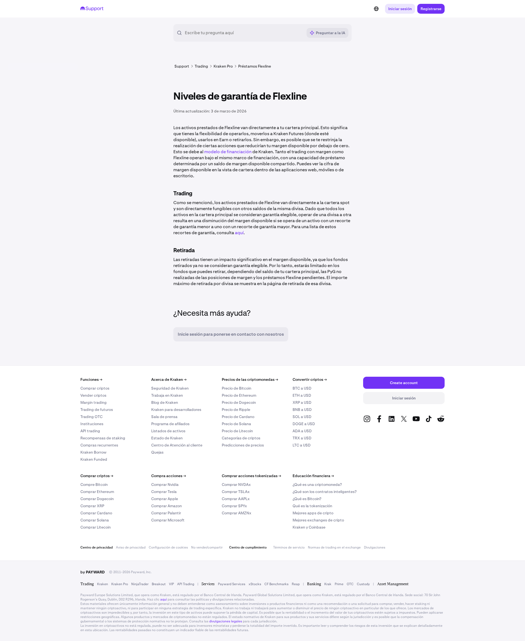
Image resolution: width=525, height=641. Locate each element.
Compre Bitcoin (94, 484)
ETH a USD (302, 395)
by (92, 572)
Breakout (159, 584)
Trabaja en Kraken (167, 395)
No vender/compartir (207, 547)
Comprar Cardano (96, 513)
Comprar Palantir (166, 513)
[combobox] (243, 33)
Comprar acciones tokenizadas (251, 475)
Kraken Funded (93, 459)
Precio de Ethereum (239, 395)
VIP (171, 584)
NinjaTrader (139, 584)
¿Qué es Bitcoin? (307, 498)
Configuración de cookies (168, 547)
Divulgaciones (374, 547)
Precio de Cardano (238, 416)
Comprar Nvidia (165, 484)
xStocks (255, 584)
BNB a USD (302, 409)
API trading (90, 430)
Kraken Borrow (93, 452)
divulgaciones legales (225, 621)
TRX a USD (302, 438)
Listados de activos (168, 430)
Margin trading (93, 402)
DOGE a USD (304, 423)
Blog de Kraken (164, 402)
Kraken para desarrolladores (176, 409)
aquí (239, 233)
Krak (327, 584)
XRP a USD (302, 402)
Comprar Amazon (166, 505)
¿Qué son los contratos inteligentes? (325, 491)
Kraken (102, 584)
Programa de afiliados (170, 423)
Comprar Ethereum (97, 491)
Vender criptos (93, 395)
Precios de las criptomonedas (250, 379)
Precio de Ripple (236, 409)
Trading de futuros (96, 409)
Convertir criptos (310, 379)
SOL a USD (302, 416)
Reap (296, 584)
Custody (363, 584)
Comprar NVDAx (236, 484)
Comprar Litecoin (95, 527)
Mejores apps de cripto (313, 513)
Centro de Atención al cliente (176, 445)
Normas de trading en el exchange (334, 547)
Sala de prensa (164, 416)
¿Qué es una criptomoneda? (317, 484)
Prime (339, 584)
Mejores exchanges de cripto (318, 520)
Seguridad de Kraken (170, 388)
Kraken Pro (119, 584)
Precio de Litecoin (237, 430)
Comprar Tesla (164, 491)
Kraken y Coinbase (309, 527)
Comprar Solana (94, 520)
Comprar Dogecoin (97, 498)
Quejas (157, 452)
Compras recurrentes (99, 445)
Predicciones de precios (243, 445)
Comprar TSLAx (236, 491)
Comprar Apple (164, 498)
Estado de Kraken (167, 438)
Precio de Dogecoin (239, 402)
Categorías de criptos (241, 438)
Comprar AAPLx (236, 498)
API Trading (185, 584)
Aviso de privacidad (130, 547)
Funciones (91, 379)
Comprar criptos (94, 388)
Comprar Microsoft (168, 520)
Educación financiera (313, 475)
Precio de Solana (236, 423)
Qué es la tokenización (312, 505)
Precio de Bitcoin (236, 388)
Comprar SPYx (234, 505)
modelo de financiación (228, 152)
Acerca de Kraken (168, 379)
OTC (350, 584)
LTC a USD (302, 445)
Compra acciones (168, 475)
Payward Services (231, 584)
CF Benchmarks (276, 584)
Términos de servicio (289, 547)
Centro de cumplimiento (248, 547)
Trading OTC (91, 416)
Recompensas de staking (102, 438)
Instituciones (91, 423)
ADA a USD (302, 430)
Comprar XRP (92, 505)
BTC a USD (302, 388)
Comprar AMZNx (236, 513)
